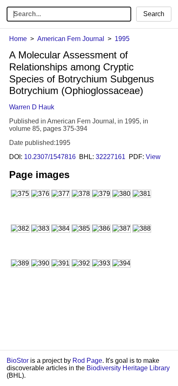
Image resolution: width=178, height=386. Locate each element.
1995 (122, 38)
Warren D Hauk (31, 107)
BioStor (18, 360)
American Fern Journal (70, 38)
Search (153, 13)
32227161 (110, 156)
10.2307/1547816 (50, 156)
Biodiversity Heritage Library (128, 368)
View (153, 156)
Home (18, 38)
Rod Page (87, 360)
